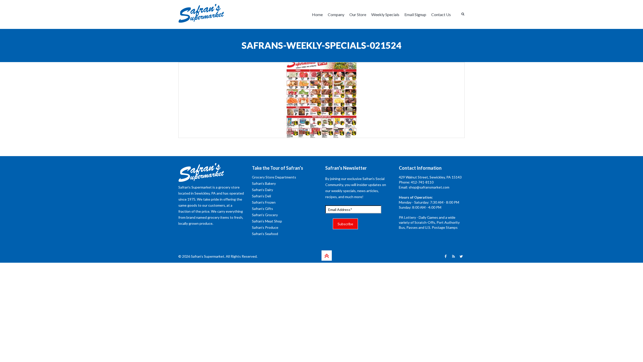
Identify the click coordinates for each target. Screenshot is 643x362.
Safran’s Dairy (262, 190)
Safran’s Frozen (264, 202)
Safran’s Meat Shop (267, 221)
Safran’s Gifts (262, 208)
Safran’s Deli (261, 196)
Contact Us (441, 14)
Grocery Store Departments (274, 177)
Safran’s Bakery (264, 183)
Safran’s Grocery (265, 215)
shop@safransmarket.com (429, 187)
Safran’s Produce (265, 227)
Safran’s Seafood (265, 234)
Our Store (357, 14)
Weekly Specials (385, 14)
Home (317, 14)
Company (336, 14)
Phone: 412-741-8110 (416, 182)
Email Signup (415, 14)
